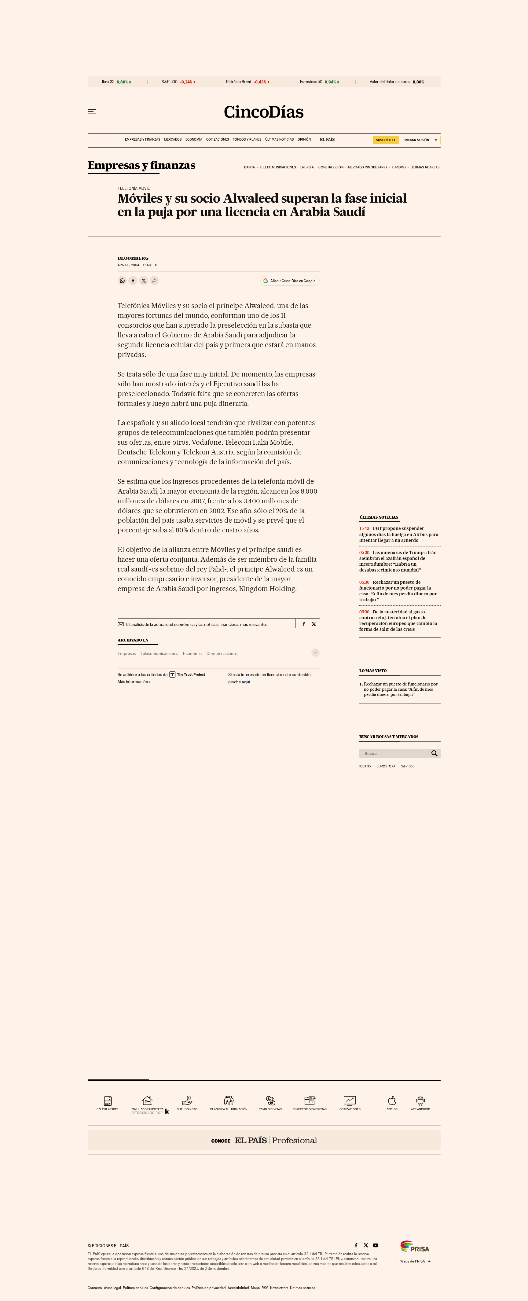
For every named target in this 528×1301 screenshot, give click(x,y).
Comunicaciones (222, 653)
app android (420, 1109)
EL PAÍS (325, 137)
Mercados (173, 139)
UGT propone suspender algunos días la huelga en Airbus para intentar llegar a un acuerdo (398, 534)
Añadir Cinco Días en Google (292, 281)
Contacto (95, 1288)
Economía (193, 139)
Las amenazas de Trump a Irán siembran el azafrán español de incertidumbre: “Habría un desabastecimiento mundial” (398, 561)
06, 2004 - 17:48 (137, 265)
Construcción (330, 167)
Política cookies (135, 1288)
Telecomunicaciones (278, 167)
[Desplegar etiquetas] (315, 653)
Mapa (255, 1288)
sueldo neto (187, 1109)
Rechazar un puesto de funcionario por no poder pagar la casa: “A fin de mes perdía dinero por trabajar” (398, 590)
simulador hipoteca (147, 1109)
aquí (246, 681)
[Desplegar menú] (92, 111)
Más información (133, 681)
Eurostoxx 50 (311, 82)
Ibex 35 (108, 82)
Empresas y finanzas (142, 139)
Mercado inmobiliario (367, 167)
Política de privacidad (209, 1288)
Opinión (304, 139)
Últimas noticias (279, 139)
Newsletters (279, 1288)
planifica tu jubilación (229, 1109)
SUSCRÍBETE (386, 140)
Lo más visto (373, 670)
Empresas (127, 653)
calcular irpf (107, 1109)
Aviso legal (112, 1288)
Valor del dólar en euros (390, 82)
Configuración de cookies (170, 1288)
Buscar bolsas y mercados (388, 736)
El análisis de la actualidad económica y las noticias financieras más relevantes (196, 624)
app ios (392, 1109)
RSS (265, 1288)
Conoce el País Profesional (264, 1140)
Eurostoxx (386, 766)
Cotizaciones (217, 139)
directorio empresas (310, 1109)
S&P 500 (170, 82)
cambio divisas (270, 1109)
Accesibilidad (238, 1288)
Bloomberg (133, 258)
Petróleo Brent (238, 82)
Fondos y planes (247, 139)
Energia (307, 167)
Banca (249, 167)
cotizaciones (350, 1109)
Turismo (399, 167)
